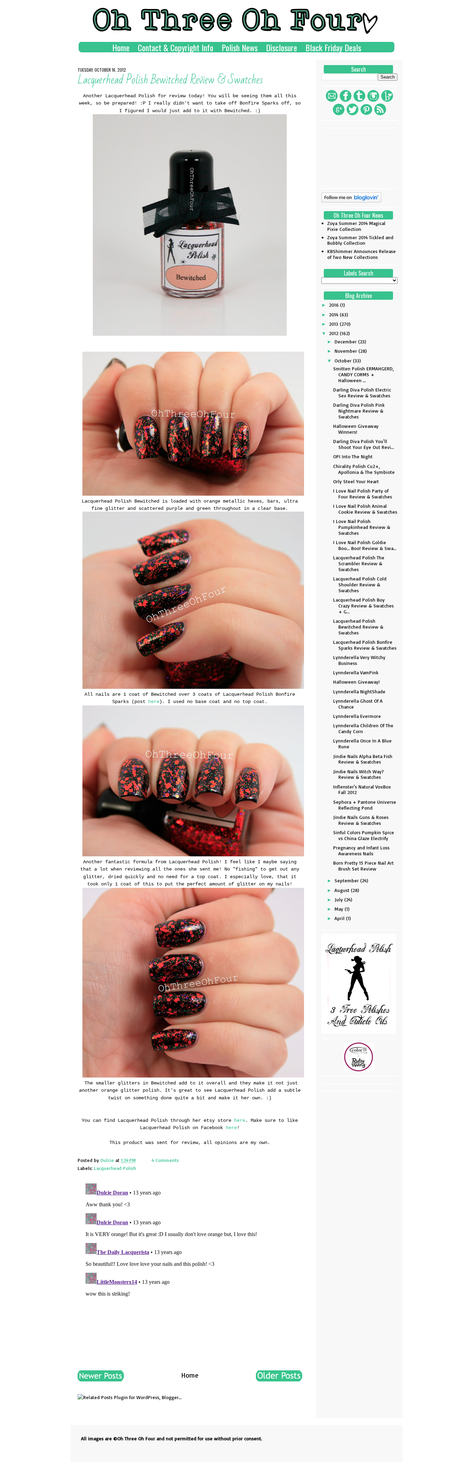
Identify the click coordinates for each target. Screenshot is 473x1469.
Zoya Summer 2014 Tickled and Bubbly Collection (360, 240)
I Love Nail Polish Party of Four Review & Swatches (362, 493)
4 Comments (165, 1160)
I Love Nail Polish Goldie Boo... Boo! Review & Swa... (364, 545)
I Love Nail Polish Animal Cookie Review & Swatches (365, 509)
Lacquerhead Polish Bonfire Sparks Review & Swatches (364, 645)
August (342, 890)
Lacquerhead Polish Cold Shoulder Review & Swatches (359, 584)
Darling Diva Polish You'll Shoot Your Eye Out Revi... (363, 444)
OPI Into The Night (353, 456)
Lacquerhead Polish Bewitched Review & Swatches (358, 627)
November (346, 351)
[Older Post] (279, 1379)
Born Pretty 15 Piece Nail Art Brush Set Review (363, 866)
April (340, 918)
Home (121, 47)
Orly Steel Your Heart (356, 481)
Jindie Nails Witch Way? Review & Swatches (358, 774)
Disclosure (281, 47)
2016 (334, 305)
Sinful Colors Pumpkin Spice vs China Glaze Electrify (363, 835)
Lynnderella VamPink (355, 672)
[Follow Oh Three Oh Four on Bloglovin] (351, 201)
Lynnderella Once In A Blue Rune (362, 743)
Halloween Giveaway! (356, 682)
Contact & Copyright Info (175, 47)
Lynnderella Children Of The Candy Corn (363, 728)
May (339, 909)
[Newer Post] (101, 1379)
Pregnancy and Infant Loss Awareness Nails (361, 850)
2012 (334, 333)
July (339, 899)
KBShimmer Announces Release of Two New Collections (361, 254)
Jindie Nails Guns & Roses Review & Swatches (361, 820)
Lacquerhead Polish (115, 1168)
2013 (334, 324)
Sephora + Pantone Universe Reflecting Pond (364, 805)
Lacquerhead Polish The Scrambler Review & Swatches (358, 563)
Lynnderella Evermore (357, 716)
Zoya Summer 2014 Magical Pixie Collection (356, 226)
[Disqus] (190, 1267)
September (347, 880)
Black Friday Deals (333, 47)
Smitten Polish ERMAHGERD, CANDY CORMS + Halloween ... (363, 374)
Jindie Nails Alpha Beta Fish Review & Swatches (362, 759)
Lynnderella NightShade (359, 691)
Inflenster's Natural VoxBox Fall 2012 (362, 789)
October (343, 360)
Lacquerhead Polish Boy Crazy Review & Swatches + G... (363, 605)
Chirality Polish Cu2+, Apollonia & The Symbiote (364, 469)
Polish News (240, 47)
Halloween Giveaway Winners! (355, 429)
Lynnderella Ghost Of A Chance (358, 704)
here (153, 701)
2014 (334, 314)
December (346, 341)
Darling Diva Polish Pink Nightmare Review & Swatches (359, 411)
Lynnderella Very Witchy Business (359, 660)
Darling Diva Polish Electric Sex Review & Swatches (362, 392)
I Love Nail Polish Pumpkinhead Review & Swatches (361, 527)
